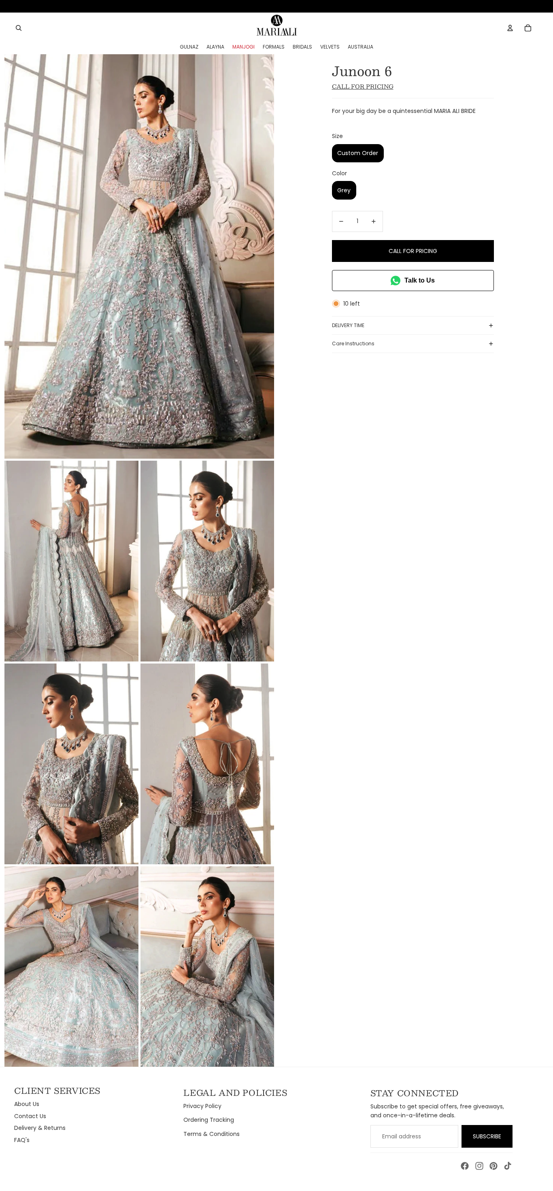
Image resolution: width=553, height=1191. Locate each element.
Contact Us (30, 1116)
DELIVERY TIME (348, 325)
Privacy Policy (202, 1106)
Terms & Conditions (211, 1134)
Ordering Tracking (208, 1120)
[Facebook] (465, 1166)
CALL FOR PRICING (413, 251)
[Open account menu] (510, 28)
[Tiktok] (508, 1166)
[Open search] (19, 28)
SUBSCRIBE (487, 1136)
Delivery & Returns (40, 1128)
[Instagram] (479, 1166)
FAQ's (22, 1140)
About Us (26, 1104)
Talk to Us (419, 280)
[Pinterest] (493, 1166)
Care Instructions (353, 343)
